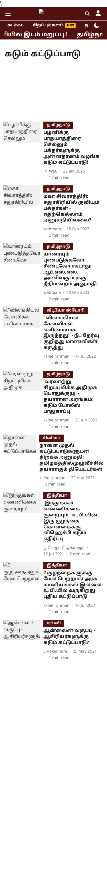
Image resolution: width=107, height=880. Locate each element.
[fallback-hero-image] (23, 151)
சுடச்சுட (15, 25)
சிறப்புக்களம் (48, 25)
